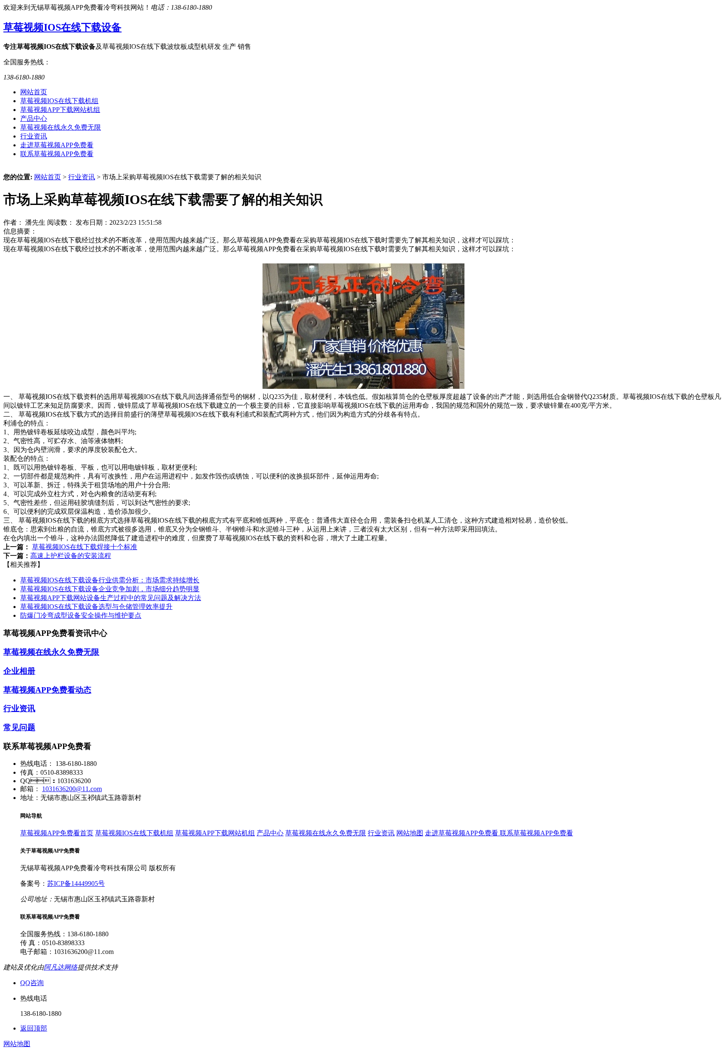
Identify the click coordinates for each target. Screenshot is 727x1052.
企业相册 (19, 671)
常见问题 (19, 727)
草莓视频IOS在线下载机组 (59, 100)
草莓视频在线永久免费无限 (60, 127)
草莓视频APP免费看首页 (56, 833)
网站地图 (409, 833)
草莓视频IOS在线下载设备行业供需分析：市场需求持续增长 (109, 580)
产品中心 (33, 118)
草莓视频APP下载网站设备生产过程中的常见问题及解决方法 (110, 597)
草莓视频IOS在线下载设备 (62, 27)
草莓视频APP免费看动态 (47, 689)
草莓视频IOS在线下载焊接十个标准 (84, 546)
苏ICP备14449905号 (76, 883)
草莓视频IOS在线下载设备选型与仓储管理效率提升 (96, 606)
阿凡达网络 (60, 967)
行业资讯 (33, 136)
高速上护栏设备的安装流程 (70, 555)
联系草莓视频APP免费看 (56, 153)
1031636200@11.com (72, 788)
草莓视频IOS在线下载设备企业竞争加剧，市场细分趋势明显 (109, 588)
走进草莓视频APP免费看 (56, 145)
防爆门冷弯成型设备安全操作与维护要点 (80, 615)
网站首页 (33, 92)
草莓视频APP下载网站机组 (60, 109)
